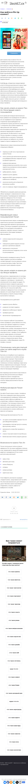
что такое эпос (14, 742)
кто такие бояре (14, 685)
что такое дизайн (14, 644)
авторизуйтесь (23, 519)
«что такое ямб (14, 652)
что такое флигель (14, 579)
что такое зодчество (14, 636)
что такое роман (14, 620)
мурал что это (14, 701)
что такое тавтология (14, 588)
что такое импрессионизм (14, 628)
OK (23, 782)
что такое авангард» (14, 725)
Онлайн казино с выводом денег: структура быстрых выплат (13, 564)
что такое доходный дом (14, 693)
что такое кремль (14, 571)
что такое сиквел (14, 677)
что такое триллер (14, 604)
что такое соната (14, 612)
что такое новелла (14, 733)
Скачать (14, 53)
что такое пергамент (14, 596)
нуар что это (14, 669)
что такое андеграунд (14, 709)
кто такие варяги (14, 717)
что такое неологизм (14, 750)
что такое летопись (14, 661)
